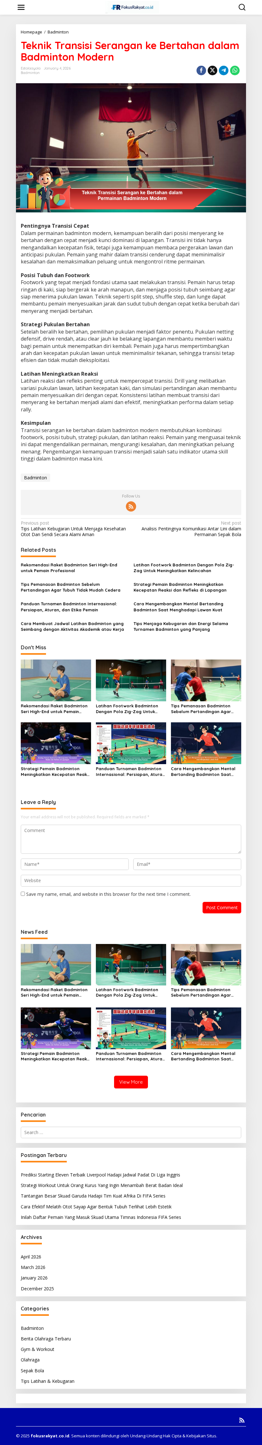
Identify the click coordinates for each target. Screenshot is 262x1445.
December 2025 (37, 1289)
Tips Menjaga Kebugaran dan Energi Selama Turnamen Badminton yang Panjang (181, 626)
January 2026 (34, 1278)
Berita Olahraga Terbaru (46, 1339)
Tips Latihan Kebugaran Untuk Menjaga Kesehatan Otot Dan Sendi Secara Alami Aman (73, 528)
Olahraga (30, 1360)
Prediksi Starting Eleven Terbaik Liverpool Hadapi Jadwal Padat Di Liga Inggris (100, 1175)
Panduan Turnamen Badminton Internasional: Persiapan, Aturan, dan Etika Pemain (69, 606)
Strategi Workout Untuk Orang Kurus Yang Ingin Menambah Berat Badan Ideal (102, 1185)
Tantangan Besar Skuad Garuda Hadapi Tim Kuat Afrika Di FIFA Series (93, 1196)
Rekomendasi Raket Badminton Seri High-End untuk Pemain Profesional (69, 567)
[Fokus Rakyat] (132, 7)
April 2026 (31, 1257)
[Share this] (201, 70)
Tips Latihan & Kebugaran (47, 1381)
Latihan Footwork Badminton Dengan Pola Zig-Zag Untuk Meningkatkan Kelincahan (184, 567)
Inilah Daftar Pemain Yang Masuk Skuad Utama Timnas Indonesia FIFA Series (101, 1217)
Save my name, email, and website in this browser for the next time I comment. (108, 894)
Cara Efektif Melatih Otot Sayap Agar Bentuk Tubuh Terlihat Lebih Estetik (96, 1207)
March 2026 (33, 1267)
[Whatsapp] (235, 70)
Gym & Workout (37, 1349)
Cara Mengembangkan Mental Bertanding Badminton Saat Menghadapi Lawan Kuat (178, 606)
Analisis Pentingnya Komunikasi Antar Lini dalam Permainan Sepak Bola (191, 528)
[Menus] (21, 7)
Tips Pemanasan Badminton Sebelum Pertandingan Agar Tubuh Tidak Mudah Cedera (70, 587)
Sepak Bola (32, 1371)
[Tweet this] (212, 70)
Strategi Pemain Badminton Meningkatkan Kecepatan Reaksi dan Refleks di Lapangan (180, 587)
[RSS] (131, 506)
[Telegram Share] (223, 70)
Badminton (30, 72)
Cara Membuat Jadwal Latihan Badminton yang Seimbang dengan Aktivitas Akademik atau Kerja (72, 626)
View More (131, 1082)
